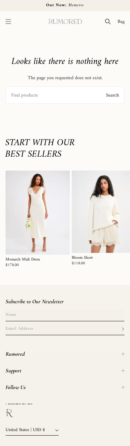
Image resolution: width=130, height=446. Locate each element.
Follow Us (16, 387)
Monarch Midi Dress (23, 259)
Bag (122, 21)
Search (112, 95)
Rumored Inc (17, 404)
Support (13, 370)
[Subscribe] (122, 329)
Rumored (15, 353)
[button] (8, 21)
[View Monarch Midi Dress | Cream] (38, 213)
